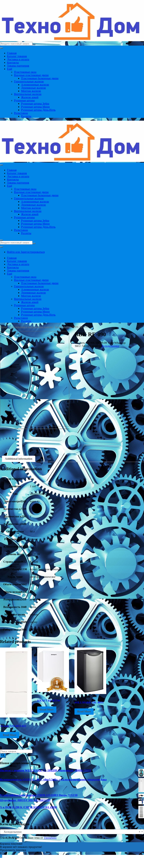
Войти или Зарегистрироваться (26, 251)
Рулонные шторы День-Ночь (38, 109)
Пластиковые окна (25, 72)
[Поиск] (3, 755)
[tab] (18, 459)
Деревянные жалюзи (33, 87)
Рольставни (21, 113)
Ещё (9, 68)
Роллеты (26, 116)
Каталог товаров (17, 56)
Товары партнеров (18, 65)
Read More (9, 734)
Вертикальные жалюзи (27, 94)
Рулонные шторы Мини (35, 106)
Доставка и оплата (18, 59)
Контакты (13, 62)
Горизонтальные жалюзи (29, 81)
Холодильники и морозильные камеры (31, 327)
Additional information (18, 458)
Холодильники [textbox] (71, 831)
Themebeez (50, 837)
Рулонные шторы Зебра (35, 103)
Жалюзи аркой (29, 97)
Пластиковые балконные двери (39, 78)
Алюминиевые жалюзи (35, 84)
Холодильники (63, 327)
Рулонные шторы (24, 100)
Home (3, 327)
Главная (12, 53)
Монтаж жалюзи (31, 90)
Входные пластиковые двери (31, 75)
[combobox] (72, 831)
